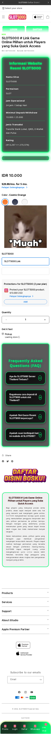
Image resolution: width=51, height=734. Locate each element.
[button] (3, 17)
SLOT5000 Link (12, 261)
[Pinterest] (13, 462)
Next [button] (48, 2)
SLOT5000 (10, 516)
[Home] (17, 17)
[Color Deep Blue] (15, 202)
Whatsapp (35, 729)
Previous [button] (2, 2)
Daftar (24, 729)
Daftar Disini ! (33, 2)
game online (26, 552)
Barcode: (20, 51)
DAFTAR (37, 29)
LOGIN (13, 29)
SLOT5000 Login (13, 271)
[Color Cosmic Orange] (5, 202)
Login (14, 729)
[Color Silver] (25, 202)
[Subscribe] (40, 679)
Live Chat (44, 729)
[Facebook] (4, 462)
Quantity (6, 312)
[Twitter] (8, 462)
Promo (5, 729)
